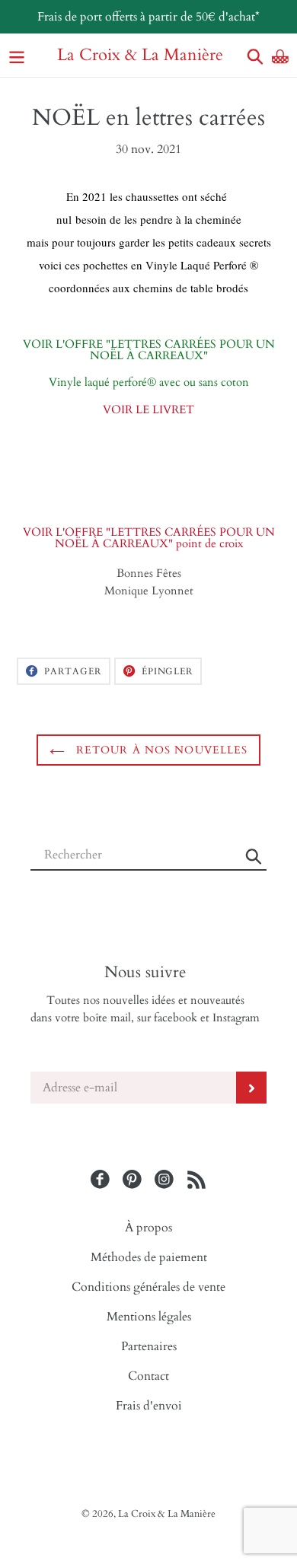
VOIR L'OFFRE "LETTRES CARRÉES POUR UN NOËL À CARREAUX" (149, 350)
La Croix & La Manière (140, 55)
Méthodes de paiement (149, 1257)
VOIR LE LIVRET (148, 410)
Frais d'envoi (149, 1405)
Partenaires (149, 1346)
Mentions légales (149, 1316)
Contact (148, 1376)
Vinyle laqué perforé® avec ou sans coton (149, 383)
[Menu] (17, 55)
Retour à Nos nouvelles (160, 750)
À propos (148, 1227)
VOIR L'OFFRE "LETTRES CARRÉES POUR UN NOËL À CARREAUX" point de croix (149, 538)
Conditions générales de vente (148, 1287)
